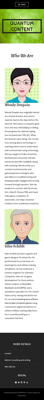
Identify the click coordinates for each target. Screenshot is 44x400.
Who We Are (10, 367)
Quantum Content (22, 26)
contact (8, 353)
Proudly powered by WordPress (15, 392)
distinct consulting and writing (17, 360)
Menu (23, 4)
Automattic (22, 395)
